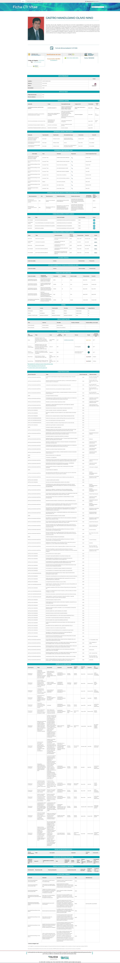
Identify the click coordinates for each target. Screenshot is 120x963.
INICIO (23, 1)
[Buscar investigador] (105, 7)
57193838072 (53, 60)
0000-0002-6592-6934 (72, 58)
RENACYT (39, 1)
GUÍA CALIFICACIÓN (31, 1)
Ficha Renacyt (37, 62)
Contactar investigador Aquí (33, 943)
